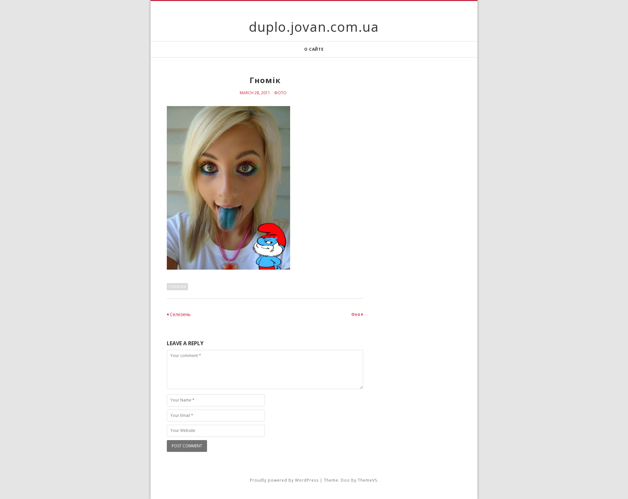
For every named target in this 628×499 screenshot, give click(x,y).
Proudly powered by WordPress (284, 480)
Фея (356, 314)
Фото (280, 93)
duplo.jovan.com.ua (314, 27)
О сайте (313, 49)
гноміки (177, 286)
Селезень (179, 314)
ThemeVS (367, 480)
